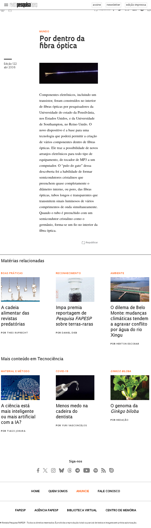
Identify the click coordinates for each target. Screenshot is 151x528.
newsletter (113, 5)
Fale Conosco (109, 491)
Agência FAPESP (46, 510)
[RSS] (102, 470)
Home (36, 491)
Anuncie (83, 491)
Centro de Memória (121, 510)
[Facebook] (39, 470)
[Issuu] (110, 470)
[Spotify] (95, 470)
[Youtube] (86, 470)
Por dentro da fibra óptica (62, 43)
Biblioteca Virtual (82, 510)
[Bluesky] (61, 470)
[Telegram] (77, 470)
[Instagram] (53, 470)
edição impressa (136, 5)
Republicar (92, 243)
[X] (45, 470)
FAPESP (21, 510)
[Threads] (69, 470)
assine (97, 5)
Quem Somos (58, 491)
